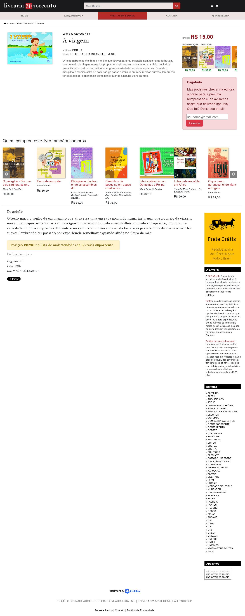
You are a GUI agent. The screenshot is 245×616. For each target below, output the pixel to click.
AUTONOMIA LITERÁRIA (220, 405)
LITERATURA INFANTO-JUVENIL (30, 23)
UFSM (211, 523)
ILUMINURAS (215, 464)
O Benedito (221, 15)
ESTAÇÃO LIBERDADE (219, 458)
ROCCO (212, 510)
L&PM (211, 479)
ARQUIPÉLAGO (216, 399)
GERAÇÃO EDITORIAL (219, 461)
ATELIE (211, 402)
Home (24, 15)
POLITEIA (213, 501)
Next (233, 174)
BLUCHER (213, 414)
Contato (171, 15)
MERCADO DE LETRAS (220, 485)
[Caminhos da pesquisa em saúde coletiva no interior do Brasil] (119, 163)
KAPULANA (214, 470)
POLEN (211, 498)
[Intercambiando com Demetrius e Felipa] (154, 163)
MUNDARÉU (214, 489)
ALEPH (211, 396)
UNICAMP (213, 535)
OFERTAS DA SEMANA (122, 15)
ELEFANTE (213, 454)
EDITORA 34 (214, 439)
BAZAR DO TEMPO (217, 408)
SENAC (211, 513)
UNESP (211, 532)
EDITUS (212, 442)
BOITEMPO (213, 417)
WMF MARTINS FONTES (220, 548)
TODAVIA (212, 517)
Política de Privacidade (140, 610)
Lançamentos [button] (72, 15)
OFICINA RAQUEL (217, 492)
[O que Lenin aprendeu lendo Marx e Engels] (222, 163)
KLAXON (212, 473)
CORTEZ (212, 430)
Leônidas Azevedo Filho (77, 33)
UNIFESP (212, 538)
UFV (210, 526)
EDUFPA (212, 448)
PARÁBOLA (214, 495)
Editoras (211, 387)
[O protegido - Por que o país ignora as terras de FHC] (17, 163)
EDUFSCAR (214, 451)
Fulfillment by (117, 591)
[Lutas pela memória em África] (188, 163)
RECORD (212, 507)
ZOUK (211, 551)
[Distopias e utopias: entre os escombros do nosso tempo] (85, 163)
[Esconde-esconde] (51, 163)
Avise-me (195, 123)
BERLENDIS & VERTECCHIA (222, 411)
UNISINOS (213, 544)
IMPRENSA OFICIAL (218, 467)
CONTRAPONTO (216, 427)
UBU (210, 520)
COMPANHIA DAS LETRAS (221, 420)
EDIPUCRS (213, 436)
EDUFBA (212, 445)
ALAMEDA (213, 392)
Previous (6, 174)
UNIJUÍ (211, 541)
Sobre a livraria (104, 610)
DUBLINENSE (215, 433)
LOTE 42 (212, 482)
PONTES (212, 504)
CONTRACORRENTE (219, 423)
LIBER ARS (213, 476)
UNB (210, 529)
